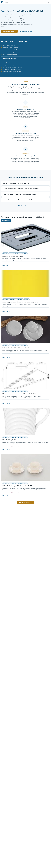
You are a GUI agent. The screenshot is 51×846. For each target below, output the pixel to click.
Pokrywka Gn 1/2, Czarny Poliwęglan (12, 256)
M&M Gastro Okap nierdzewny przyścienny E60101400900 (19, 394)
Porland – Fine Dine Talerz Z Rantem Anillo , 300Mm (17, 348)
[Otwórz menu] (48, 2)
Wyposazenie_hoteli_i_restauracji (18, 253)
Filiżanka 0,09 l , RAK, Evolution (11, 440)
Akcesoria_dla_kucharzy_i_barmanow (13, 299)
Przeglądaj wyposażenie (8, 31)
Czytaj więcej (5, 265)
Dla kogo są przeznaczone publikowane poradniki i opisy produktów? (21, 188)
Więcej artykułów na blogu (24, 205)
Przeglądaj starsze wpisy (25, 502)
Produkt (5, 253)
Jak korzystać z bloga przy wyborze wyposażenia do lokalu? (18, 199)
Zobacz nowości (5, 220)
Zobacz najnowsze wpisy (26, 31)
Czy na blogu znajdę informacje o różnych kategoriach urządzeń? (20, 194)
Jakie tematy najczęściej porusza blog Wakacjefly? (16, 183)
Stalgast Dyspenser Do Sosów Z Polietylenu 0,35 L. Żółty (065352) (20, 302)
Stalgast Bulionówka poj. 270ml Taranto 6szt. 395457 (17, 486)
